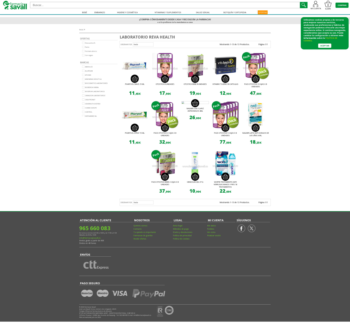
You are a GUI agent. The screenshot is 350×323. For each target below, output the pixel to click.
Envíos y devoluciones (182, 232)
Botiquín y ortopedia (234, 12)
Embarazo (99, 12)
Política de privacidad (182, 235)
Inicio (81, 29)
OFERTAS (262, 12)
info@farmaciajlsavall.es (90, 238)
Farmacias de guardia (142, 235)
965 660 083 (94, 228)
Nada (136, 44)
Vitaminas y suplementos (168, 12)
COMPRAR (342, 5)
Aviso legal (177, 225)
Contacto (137, 229)
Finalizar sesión (214, 235)
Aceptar (324, 45)
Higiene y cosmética (127, 12)
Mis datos (211, 225)
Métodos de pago (181, 229)
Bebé (84, 12)
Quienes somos (140, 225)
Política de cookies (181, 238)
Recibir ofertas (139, 238)
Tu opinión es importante (144, 232)
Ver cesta (211, 232)
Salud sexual (203, 12)
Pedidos (210, 229)
